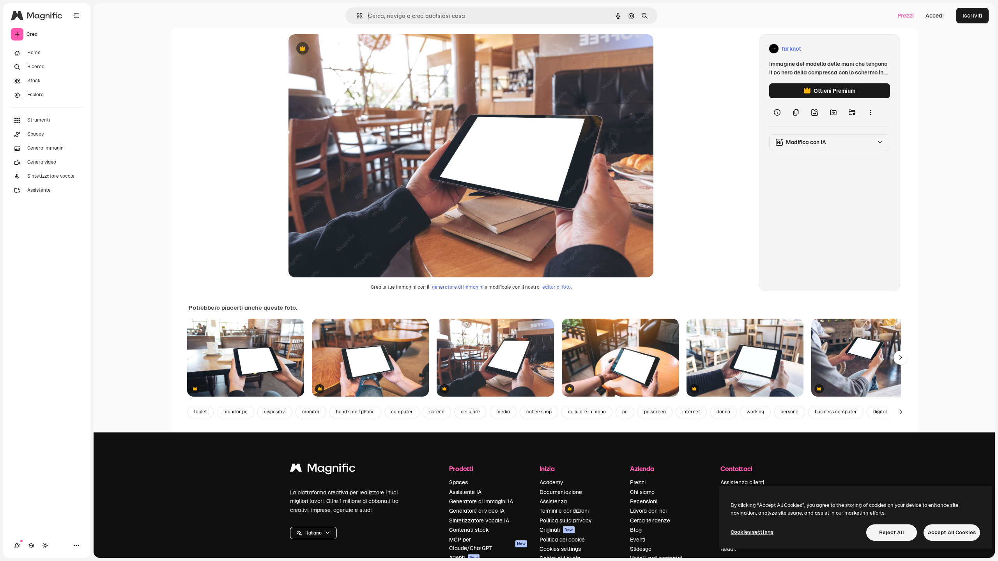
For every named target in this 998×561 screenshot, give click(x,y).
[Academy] (31, 545)
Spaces (458, 482)
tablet (200, 412)
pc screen (655, 412)
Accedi (934, 15)
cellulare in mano (587, 412)
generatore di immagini (457, 287)
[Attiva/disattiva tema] (45, 545)
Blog (636, 529)
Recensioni (643, 501)
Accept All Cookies (952, 532)
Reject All (891, 532)
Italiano (313, 533)
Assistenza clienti (742, 482)
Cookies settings (560, 548)
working (755, 412)
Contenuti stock (469, 529)
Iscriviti (972, 15)
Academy (551, 482)
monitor (311, 412)
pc (625, 412)
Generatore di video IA (476, 510)
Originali (556, 529)
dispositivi (275, 412)
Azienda (642, 468)
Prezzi (905, 15)
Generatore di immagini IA (481, 501)
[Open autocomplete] (356, 16)
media (503, 412)
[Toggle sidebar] (76, 15)
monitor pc (235, 412)
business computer (836, 412)
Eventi (637, 539)
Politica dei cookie (562, 539)
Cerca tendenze (650, 520)
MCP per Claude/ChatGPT (487, 544)
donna (723, 412)
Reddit (728, 548)
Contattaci (736, 468)
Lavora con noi (648, 510)
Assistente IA (465, 492)
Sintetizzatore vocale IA (479, 520)
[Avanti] (901, 358)
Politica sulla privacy (566, 520)
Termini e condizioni (564, 510)
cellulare (470, 412)
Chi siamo (642, 492)
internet (691, 412)
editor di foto (556, 287)
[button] (313, 533)
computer (402, 412)
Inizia (547, 468)
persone (789, 412)
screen (436, 412)
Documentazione (561, 492)
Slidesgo (640, 548)
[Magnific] (323, 470)
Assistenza (553, 501)
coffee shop (539, 412)
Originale (339, 49)
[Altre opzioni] (870, 112)
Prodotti (461, 468)
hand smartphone (355, 412)
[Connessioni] (17, 545)
